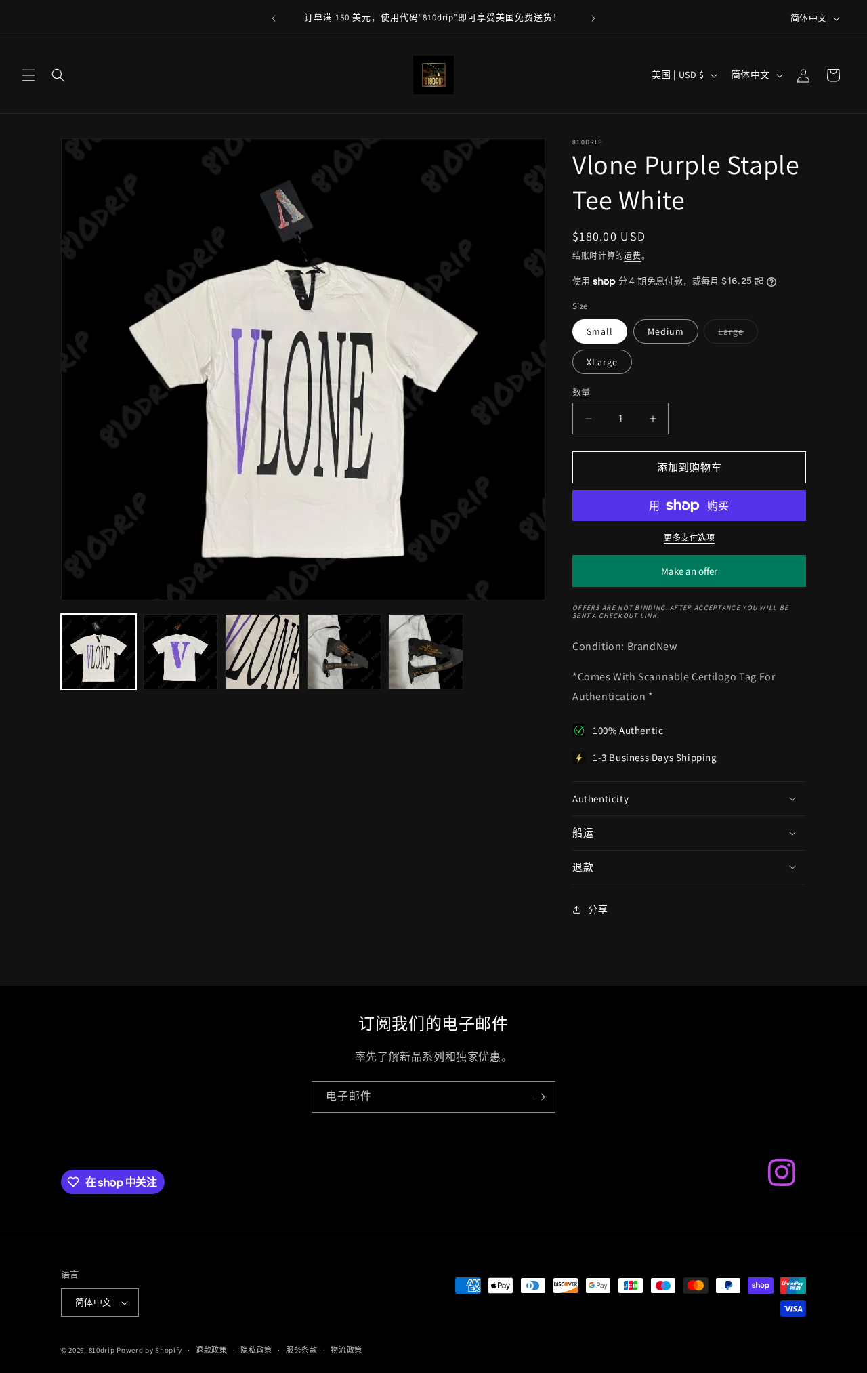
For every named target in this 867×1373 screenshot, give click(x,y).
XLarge (602, 362)
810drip (102, 1350)
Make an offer (689, 576)
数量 (581, 392)
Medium (666, 331)
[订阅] (540, 1097)
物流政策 (346, 1350)
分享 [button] (598, 909)
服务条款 (302, 1350)
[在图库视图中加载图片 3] (262, 651)
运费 (632, 256)
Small (600, 331)
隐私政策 (256, 1350)
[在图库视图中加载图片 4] (344, 651)
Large (735, 334)
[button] (28, 75)
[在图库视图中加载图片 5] (425, 651)
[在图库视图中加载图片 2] (180, 651)
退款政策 (212, 1350)
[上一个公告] (274, 18)
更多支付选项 (689, 538)
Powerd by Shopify (149, 1350)
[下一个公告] (593, 18)
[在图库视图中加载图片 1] (98, 651)
